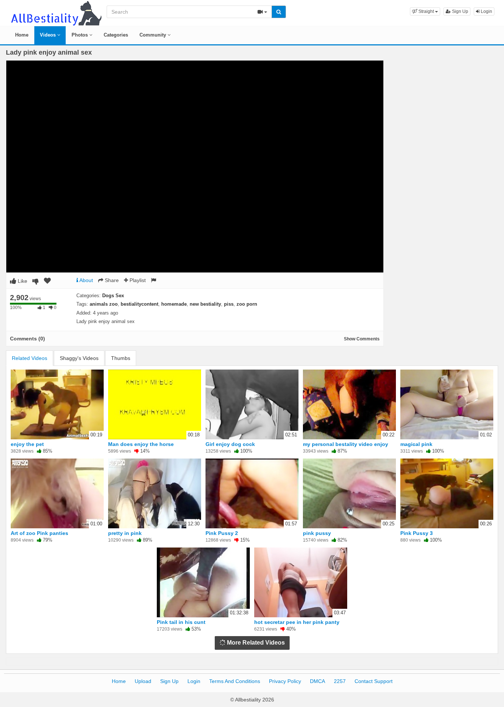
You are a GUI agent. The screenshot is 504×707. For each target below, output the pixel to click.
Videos (48, 35)
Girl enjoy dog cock (230, 444)
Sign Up (459, 11)
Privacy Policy (285, 681)
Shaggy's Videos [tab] (79, 358)
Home (21, 35)
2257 (340, 681)
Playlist (137, 280)
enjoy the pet (27, 444)
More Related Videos (255, 642)
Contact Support (374, 681)
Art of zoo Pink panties (39, 533)
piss (229, 304)
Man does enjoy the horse (141, 444)
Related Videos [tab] (29, 358)
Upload (143, 681)
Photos (80, 35)
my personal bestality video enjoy (345, 444)
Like (21, 281)
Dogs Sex (113, 295)
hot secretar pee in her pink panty (296, 622)
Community (153, 35)
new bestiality (205, 304)
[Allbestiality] (56, 13)
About (85, 280)
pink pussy (317, 533)
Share (111, 280)
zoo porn (247, 304)
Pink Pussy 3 (416, 533)
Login (486, 11)
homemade (174, 304)
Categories (116, 35)
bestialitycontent (139, 304)
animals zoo (104, 304)
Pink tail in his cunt (181, 622)
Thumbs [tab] (120, 358)
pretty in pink (125, 533)
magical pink (416, 444)
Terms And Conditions (234, 681)
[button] (425, 11)
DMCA (317, 681)
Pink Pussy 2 (222, 533)
